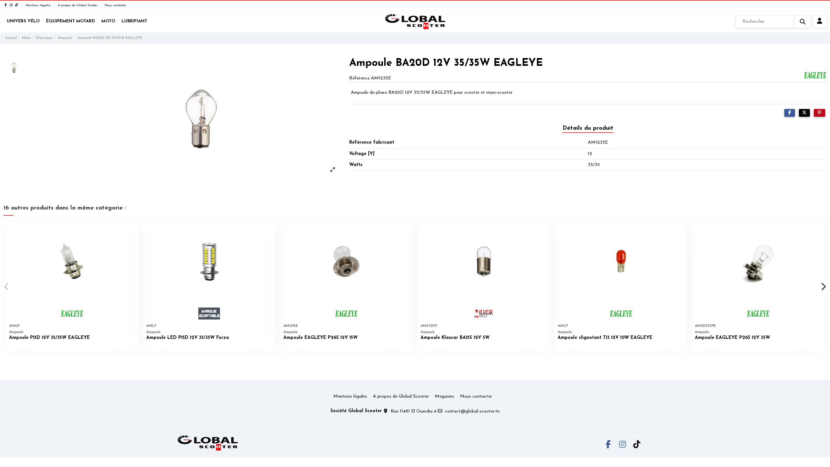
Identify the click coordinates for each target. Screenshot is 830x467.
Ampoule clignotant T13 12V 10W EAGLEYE (605, 337)
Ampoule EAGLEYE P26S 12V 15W (320, 337)
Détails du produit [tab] (588, 128)
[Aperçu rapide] (132, 233)
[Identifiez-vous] (820, 21)
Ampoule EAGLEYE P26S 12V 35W (732, 337)
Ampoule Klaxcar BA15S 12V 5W (455, 337)
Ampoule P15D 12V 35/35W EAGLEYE (49, 337)
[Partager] (789, 113)
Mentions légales (39, 5)
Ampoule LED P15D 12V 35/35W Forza (187, 337)
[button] (7, 286)
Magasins (444, 396)
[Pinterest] (819, 113)
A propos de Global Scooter (78, 5)
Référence (359, 78)
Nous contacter (115, 5)
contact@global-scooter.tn (472, 411)
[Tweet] (804, 113)
